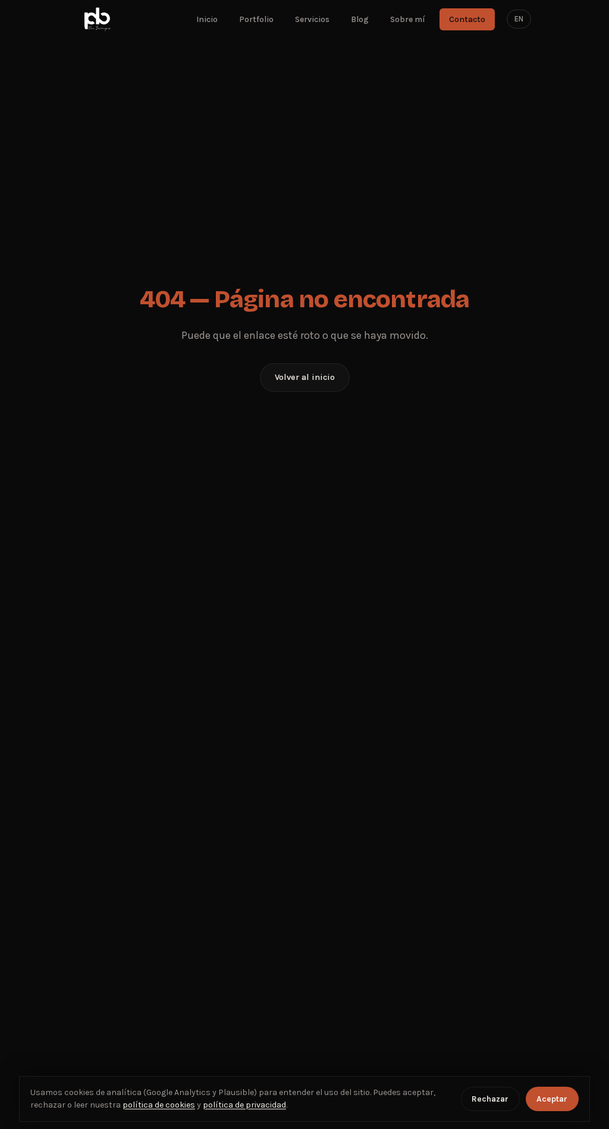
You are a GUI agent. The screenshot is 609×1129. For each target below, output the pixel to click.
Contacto (467, 19)
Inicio (207, 19)
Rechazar (490, 1099)
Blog (360, 19)
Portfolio (256, 19)
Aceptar (551, 1099)
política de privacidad (244, 1105)
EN (518, 18)
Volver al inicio (305, 377)
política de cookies (159, 1105)
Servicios (312, 19)
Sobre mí (407, 19)
